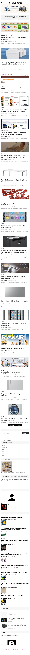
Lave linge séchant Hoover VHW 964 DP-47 (14, 418)
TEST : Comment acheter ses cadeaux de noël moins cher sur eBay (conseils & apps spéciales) (14, 37)
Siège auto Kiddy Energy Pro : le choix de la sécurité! (14, 565)
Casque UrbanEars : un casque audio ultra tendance (14, 572)
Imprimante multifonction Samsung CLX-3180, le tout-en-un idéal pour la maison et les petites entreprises (14, 252)
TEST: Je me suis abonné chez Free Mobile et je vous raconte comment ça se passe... (14, 110)
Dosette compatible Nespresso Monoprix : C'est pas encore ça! (14, 277)
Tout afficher (15, 19)
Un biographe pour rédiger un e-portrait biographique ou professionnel (13, 372)
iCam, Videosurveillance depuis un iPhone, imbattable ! (14, 541)
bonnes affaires (5, 447)
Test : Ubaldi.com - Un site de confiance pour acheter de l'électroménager (13, 133)
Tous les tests (5, 437)
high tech (3, 451)
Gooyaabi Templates (22, 649)
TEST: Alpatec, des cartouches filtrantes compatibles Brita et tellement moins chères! (13, 64)
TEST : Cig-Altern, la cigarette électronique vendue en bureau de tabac (15, 584)
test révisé (15, 635)
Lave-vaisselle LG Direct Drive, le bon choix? (14, 301)
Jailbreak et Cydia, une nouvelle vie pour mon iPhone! (13, 324)
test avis (3, 635)
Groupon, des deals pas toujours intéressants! (11, 203)
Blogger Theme (10, 649)
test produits (9, 635)
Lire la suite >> (4, 525)
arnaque (3, 445)
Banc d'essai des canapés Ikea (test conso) (12, 517)
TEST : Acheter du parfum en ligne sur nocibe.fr (13, 87)
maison (3, 453)
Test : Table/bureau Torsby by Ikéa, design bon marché (14, 181)
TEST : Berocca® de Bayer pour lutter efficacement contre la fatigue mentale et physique (14, 529)
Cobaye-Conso (4, 41)
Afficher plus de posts (15, 425)
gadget (3, 449)
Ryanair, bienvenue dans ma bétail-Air (12, 348)
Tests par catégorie (6, 440)
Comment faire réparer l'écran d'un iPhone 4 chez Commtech (14, 226)
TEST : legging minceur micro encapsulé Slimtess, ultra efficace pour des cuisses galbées (14, 553)
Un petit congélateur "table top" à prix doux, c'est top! (14, 394)
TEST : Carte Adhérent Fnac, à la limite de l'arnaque (14, 595)
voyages (3, 455)
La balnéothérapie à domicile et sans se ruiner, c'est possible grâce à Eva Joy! (13, 156)
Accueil (2, 485)
